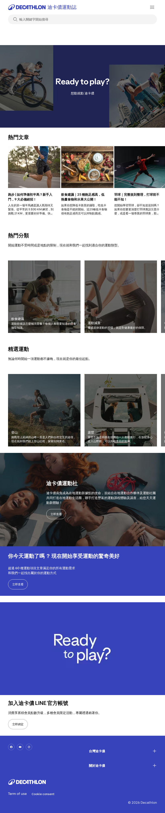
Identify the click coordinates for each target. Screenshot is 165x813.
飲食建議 (17, 319)
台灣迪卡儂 (97, 751)
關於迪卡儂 (97, 765)
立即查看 (56, 514)
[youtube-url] (20, 747)
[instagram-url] (29, 747)
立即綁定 (18, 724)
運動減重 (94, 323)
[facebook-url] (11, 747)
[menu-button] (152, 7)
